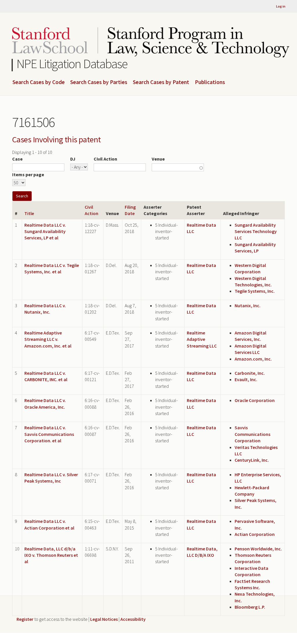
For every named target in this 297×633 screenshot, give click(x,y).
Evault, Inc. (246, 379)
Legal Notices (104, 619)
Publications (210, 82)
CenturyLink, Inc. (252, 460)
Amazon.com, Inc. (253, 359)
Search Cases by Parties (98, 82)
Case (17, 159)
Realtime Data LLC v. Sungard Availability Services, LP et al (45, 231)
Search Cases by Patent (161, 82)
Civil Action (105, 159)
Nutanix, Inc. (247, 305)
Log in (280, 6)
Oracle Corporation (255, 400)
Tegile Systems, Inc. (255, 291)
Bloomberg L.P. (250, 607)
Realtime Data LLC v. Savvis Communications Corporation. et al (49, 434)
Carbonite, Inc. (250, 373)
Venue (158, 159)
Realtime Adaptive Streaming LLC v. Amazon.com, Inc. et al (47, 339)
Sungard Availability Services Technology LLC (256, 231)
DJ (72, 159)
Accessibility (133, 619)
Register (25, 619)
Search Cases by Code (38, 82)
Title (29, 213)
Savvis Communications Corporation (252, 434)
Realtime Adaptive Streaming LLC (202, 339)
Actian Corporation (255, 534)
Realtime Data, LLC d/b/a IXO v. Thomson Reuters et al (51, 555)
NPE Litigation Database (72, 64)
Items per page (28, 174)
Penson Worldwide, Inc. (258, 549)
